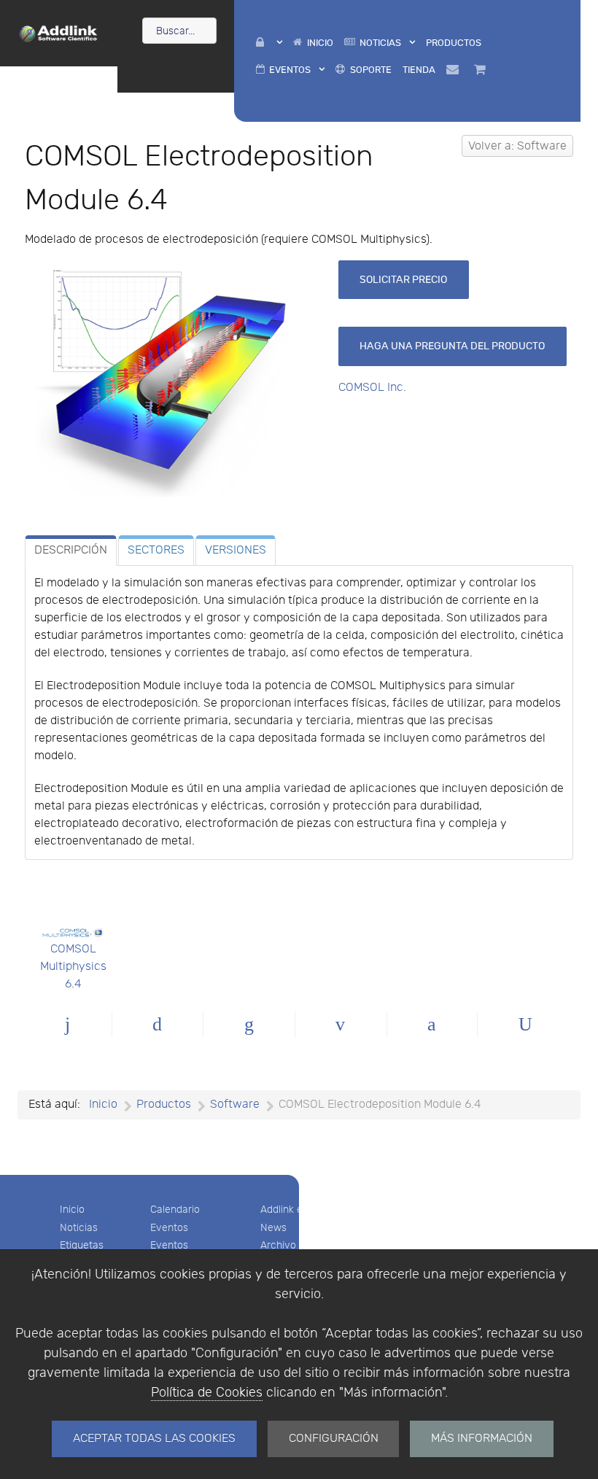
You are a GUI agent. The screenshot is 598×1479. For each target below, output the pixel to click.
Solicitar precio (403, 279)
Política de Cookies (207, 1392)
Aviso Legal (399, 1209)
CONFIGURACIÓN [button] (333, 1438)
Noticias (79, 1228)
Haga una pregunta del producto (452, 346)
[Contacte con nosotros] (454, 70)
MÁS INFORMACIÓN (481, 1438)
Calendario (175, 1209)
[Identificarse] (269, 42)
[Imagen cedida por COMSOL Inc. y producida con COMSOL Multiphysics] (176, 383)
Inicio (72, 1209)
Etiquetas (82, 1245)
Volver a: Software (517, 146)
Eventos (169, 1228)
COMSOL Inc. (372, 388)
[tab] (71, 550)
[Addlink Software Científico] (59, 32)
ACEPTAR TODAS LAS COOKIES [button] (154, 1438)
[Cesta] (482, 70)
